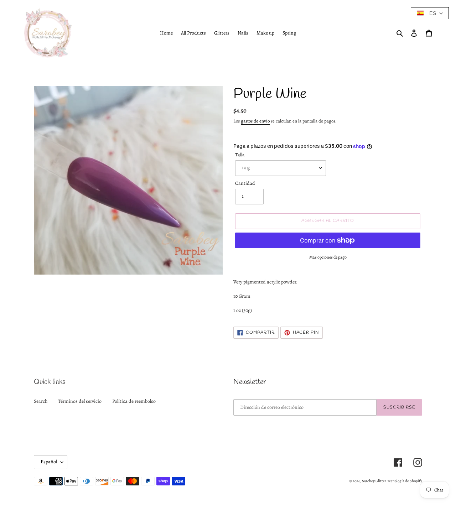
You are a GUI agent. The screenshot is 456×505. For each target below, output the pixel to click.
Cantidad (245, 183)
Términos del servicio (80, 401)
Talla (240, 154)
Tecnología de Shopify (404, 481)
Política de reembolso (134, 401)
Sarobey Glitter (374, 481)
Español (49, 461)
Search (40, 401)
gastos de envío (255, 121)
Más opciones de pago (328, 257)
